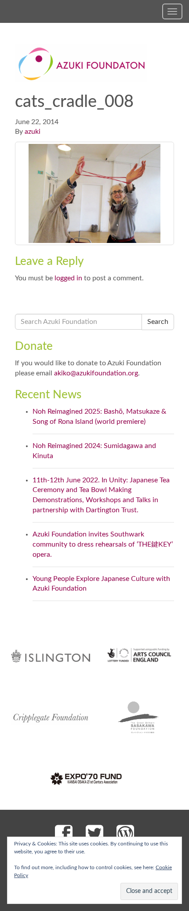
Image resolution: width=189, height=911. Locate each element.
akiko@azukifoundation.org (96, 373)
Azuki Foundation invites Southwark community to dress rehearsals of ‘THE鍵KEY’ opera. (103, 544)
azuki (32, 131)
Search (157, 321)
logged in (68, 278)
